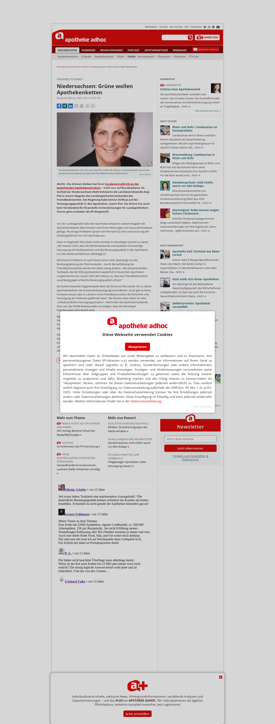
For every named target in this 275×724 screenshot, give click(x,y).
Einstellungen (202, 406)
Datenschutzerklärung (146, 401)
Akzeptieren (137, 347)
